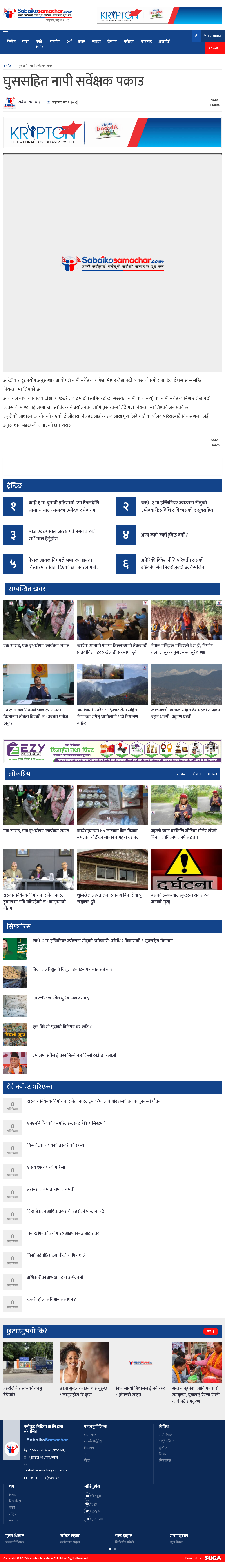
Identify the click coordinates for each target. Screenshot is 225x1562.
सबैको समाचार (29, 102)
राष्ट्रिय (25, 42)
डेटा (86, 1454)
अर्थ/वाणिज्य (166, 1441)
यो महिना (212, 774)
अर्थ (69, 42)
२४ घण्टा (181, 774)
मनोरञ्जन (129, 42)
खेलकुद (112, 42)
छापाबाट (146, 42)
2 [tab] (115, 1549)
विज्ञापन (89, 1448)
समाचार (14, 1520)
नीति (87, 1461)
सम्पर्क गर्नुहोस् (93, 1441)
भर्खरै (12, 1508)
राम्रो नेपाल (165, 1435)
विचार (163, 1454)
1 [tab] (110, 1549)
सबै (209, 1331)
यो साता (197, 774)
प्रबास (81, 42)
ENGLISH (215, 47)
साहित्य (96, 42)
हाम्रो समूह (90, 1435)
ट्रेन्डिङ (163, 1448)
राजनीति (55, 42)
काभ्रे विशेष (39, 44)
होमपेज (11, 42)
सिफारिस (165, 1461)
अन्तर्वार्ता (164, 42)
